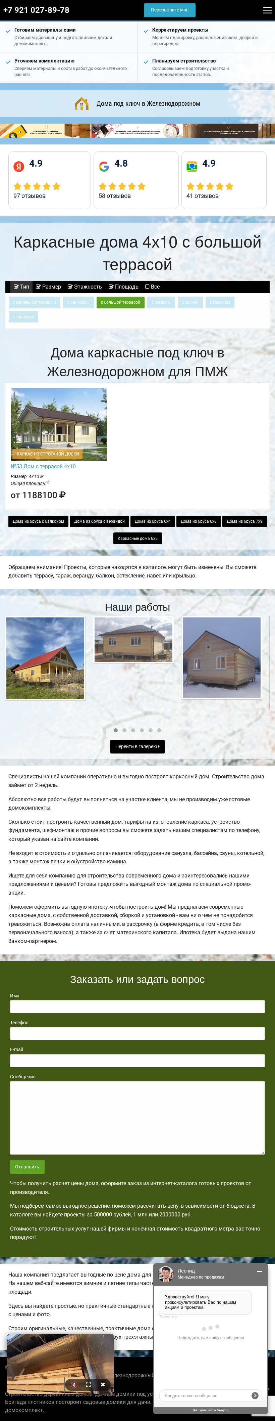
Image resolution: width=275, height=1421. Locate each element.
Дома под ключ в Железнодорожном (148, 103)
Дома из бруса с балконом (38, 521)
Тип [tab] (24, 287)
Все (155, 287)
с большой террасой (120, 302)
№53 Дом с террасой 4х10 (43, 466)
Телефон (19, 1022)
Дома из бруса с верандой (99, 521)
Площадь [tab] (126, 287)
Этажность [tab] (87, 287)
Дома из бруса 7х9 (245, 521)
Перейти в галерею (136, 746)
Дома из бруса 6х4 (153, 521)
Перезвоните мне (169, 10)
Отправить (27, 1167)
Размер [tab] (51, 287)
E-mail (16, 1049)
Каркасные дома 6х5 (138, 538)
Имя (14, 995)
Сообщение (22, 1076)
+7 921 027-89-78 (36, 10)
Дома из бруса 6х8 (199, 521)
